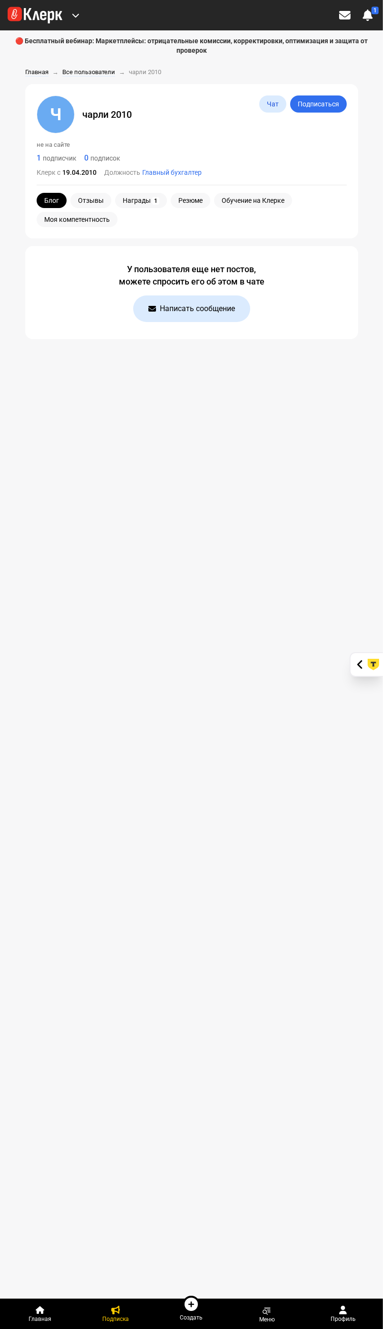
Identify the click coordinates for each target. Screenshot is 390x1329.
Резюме (190, 200)
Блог (51, 200)
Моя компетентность (77, 219)
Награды (140, 200)
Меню (267, 1319)
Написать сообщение (197, 308)
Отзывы (91, 200)
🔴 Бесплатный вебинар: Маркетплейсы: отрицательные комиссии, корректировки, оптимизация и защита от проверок (191, 45)
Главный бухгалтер (172, 172)
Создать (191, 1317)
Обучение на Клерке (253, 200)
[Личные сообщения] (344, 15)
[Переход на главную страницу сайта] (35, 15)
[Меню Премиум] (75, 15)
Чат (273, 104)
